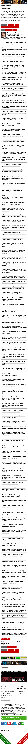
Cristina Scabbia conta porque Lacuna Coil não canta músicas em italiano (13, 555)
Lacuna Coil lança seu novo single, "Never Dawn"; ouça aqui (14, 452)
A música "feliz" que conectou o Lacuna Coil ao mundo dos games (13, 374)
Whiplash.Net (4, 5)
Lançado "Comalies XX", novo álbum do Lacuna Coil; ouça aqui (13, 544)
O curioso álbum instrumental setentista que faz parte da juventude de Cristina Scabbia (13, 227)
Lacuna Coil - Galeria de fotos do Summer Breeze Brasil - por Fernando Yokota (14, 343)
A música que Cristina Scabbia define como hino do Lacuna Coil (13, 380)
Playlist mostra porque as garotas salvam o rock (14, 446)
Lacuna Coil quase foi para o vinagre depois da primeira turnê (12, 525)
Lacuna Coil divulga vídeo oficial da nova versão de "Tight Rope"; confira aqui (14, 610)
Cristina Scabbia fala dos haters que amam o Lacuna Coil (12, 506)
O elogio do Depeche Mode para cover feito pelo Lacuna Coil (13, 310)
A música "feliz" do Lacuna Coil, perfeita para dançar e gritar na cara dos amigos (13, 55)
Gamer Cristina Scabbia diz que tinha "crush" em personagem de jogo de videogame (13, 538)
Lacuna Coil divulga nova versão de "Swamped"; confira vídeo (12, 582)
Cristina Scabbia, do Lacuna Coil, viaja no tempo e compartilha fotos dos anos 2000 (14, 571)
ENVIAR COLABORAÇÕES (7, 691)
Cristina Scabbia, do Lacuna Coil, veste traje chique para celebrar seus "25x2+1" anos (14, 440)
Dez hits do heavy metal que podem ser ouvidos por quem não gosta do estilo (13, 605)
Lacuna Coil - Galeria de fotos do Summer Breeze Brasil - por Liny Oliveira (14, 337)
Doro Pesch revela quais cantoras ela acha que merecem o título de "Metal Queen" (13, 391)
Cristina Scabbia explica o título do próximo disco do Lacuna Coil (12, 293)
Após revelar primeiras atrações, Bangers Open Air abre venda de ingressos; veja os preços (14, 49)
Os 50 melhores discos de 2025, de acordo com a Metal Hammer (14, 124)
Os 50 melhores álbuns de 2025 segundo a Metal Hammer (14, 107)
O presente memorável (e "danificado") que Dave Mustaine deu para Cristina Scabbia (13, 252)
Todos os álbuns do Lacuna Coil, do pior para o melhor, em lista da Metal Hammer (14, 369)
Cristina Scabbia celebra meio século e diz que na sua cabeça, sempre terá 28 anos (14, 634)
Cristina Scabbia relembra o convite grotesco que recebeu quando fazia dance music (14, 171)
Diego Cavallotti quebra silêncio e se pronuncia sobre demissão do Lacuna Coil (14, 327)
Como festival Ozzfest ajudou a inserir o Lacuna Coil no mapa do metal (13, 203)
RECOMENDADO (21, 688)
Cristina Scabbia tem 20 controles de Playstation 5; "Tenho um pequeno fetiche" (12, 245)
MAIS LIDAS (20, 691)
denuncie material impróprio (8, 713)
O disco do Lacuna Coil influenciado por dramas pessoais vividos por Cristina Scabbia (13, 147)
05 (13, 30)
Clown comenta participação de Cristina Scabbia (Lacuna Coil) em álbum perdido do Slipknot (14, 67)
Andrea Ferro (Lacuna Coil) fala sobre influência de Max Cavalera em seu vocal (14, 101)
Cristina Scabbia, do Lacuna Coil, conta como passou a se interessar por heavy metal (13, 159)
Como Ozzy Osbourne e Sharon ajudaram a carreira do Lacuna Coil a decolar (14, 153)
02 (6, 30)
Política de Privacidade (19, 714)
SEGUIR (3, 697)
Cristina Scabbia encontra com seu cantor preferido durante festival (14, 457)
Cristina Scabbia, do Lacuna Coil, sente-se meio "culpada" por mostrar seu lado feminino (14, 470)
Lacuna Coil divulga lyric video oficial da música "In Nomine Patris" (13, 184)
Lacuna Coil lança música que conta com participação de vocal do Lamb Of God (14, 321)
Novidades (4, 25)
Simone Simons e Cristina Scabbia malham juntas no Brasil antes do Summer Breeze (14, 349)
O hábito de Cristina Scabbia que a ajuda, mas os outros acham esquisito (14, 495)
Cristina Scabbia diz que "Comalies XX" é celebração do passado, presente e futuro (14, 550)
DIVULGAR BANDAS (6, 693)
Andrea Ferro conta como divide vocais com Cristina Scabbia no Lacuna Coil (13, 89)
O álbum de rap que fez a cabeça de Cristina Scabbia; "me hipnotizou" (12, 238)
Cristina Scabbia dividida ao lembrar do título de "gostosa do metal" (13, 593)
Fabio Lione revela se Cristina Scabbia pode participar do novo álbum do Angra (13, 623)
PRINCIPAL (20, 686)
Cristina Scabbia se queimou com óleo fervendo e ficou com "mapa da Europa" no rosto (13, 477)
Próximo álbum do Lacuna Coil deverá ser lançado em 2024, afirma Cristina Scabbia (14, 427)
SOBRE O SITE (4, 686)
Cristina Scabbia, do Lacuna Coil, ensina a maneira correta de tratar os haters (14, 221)
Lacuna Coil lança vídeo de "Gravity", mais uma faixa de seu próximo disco (13, 287)
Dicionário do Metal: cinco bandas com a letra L (14, 501)
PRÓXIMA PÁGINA (5, 638)
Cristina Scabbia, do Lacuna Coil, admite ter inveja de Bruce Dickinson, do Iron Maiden (14, 264)
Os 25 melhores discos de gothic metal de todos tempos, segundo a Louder (14, 43)
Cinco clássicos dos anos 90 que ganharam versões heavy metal (11, 165)
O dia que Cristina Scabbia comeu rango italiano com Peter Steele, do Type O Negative (13, 519)
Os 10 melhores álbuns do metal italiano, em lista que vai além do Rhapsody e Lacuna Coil (14, 299)
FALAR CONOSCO (5, 700)
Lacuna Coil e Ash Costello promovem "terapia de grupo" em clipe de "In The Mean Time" (13, 356)
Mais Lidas (15, 26)
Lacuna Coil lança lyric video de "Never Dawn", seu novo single (13, 416)
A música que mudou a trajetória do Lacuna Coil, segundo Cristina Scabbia (13, 60)
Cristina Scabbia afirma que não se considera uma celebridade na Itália (12, 135)
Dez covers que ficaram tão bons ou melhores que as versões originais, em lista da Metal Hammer (13, 398)
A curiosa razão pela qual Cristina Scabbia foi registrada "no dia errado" (14, 130)
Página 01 (3, 646)
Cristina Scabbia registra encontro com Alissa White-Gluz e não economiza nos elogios (13, 599)
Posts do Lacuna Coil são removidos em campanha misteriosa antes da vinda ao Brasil (13, 363)
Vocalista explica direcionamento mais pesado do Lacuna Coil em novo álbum (13, 276)
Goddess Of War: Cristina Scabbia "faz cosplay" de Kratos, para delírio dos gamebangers (13, 512)
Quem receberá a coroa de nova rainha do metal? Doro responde (14, 385)
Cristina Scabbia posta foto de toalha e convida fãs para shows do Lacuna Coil (13, 628)
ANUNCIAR (4, 688)
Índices (10, 5)
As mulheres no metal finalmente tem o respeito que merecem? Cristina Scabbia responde (14, 489)
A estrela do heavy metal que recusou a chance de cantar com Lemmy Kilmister (13, 140)
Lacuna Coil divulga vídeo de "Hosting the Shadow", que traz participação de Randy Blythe (14, 113)
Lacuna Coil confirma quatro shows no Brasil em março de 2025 (13, 305)
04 (11, 30)
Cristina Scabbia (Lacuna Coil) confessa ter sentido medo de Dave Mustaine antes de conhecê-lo (14, 271)
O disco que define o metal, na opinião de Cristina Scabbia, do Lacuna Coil (14, 78)
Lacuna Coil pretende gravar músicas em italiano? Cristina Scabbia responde (14, 560)
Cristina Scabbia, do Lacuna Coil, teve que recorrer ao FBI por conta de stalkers (14, 257)
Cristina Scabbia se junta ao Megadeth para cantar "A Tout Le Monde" (13, 411)
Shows (17, 25)
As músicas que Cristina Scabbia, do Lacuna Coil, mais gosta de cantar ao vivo (14, 83)
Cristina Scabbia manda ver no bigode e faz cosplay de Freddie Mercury (13, 422)
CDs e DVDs (11, 25)
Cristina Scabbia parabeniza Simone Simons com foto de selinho (12, 483)
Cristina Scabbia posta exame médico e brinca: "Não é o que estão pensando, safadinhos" (13, 197)
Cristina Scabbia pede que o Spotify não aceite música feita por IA (13, 119)
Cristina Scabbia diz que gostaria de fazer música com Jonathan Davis (14, 566)
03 (9, 30)
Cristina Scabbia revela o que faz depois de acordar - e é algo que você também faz (14, 282)
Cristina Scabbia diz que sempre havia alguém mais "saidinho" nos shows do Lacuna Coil (13, 209)
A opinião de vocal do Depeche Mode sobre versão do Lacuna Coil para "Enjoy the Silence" (14, 95)
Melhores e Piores (6, 26)
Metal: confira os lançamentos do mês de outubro (14, 577)
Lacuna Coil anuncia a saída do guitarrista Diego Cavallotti (14, 332)
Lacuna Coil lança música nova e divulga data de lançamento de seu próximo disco (14, 316)
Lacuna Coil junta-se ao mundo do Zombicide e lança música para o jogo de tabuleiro (14, 463)
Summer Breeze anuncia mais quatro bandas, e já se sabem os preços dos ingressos (12, 405)
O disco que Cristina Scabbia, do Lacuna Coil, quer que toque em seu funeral (14, 73)
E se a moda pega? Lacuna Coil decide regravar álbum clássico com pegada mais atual (14, 617)
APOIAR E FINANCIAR (6, 695)
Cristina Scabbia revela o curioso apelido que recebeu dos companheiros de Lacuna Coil (14, 531)
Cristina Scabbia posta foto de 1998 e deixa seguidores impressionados (13, 587)
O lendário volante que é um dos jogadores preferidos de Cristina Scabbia (14, 233)
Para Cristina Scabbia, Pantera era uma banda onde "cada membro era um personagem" (13, 190)
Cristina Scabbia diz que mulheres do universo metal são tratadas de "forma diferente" (13, 178)
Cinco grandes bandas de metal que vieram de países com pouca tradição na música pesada (13, 434)
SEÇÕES (19, 693)
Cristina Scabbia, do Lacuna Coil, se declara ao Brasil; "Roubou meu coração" (14, 215)
